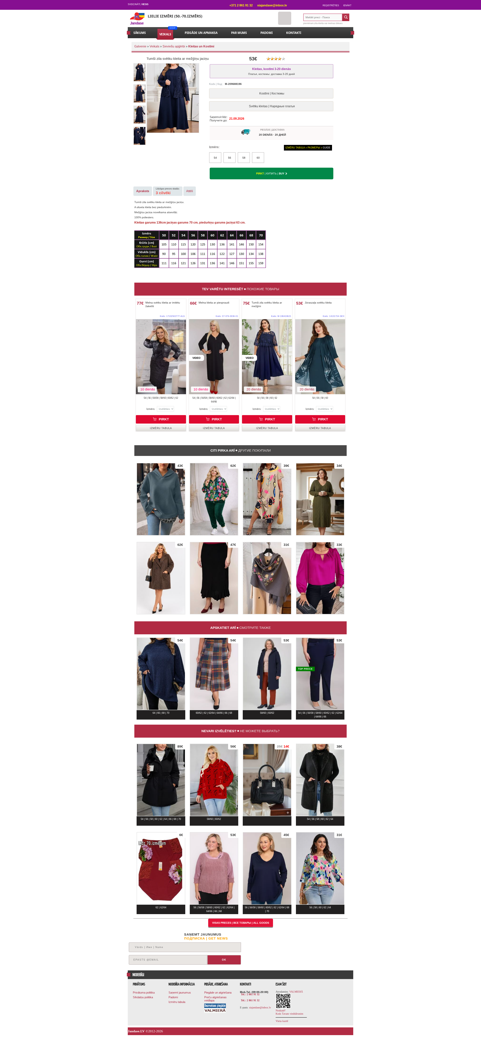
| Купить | (270, 173)
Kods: (172, 316)
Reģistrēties (331, 5)
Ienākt (347, 5)
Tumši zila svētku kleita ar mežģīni (267, 304)
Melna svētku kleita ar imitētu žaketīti (162, 304)
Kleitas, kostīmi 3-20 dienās (271, 71)
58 (243, 157)
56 (229, 157)
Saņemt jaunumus (180, 992)
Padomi (173, 997)
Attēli (189, 191)
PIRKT (163, 419)
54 (215, 157)
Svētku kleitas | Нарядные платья (272, 106)
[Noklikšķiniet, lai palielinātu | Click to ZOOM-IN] (161, 356)
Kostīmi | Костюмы (271, 93)
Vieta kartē (282, 1021)
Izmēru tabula (177, 1002)
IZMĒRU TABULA (161, 428)
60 (258, 157)
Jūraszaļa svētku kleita (318, 302)
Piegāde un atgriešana (217, 992)
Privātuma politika (144, 992)
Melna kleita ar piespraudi (214, 302)
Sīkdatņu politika (143, 997)
